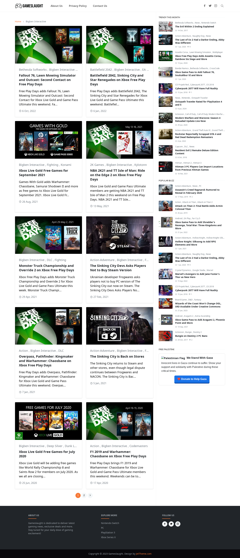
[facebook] (204, 6)
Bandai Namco (182, 68)
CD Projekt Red (182, 84)
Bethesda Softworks (33, 70)
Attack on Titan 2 (205, 202)
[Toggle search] (222, 6)
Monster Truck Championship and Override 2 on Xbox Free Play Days (46, 267)
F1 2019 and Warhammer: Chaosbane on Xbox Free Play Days (118, 453)
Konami (66, 165)
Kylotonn (140, 165)
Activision (179, 114)
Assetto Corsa (181, 52)
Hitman (178, 162)
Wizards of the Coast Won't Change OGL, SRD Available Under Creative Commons (198, 305)
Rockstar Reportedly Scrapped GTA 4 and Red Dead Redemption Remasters (198, 135)
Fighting (53, 165)
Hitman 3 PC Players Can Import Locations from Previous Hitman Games (199, 168)
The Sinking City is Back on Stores (117, 356)
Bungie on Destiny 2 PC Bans (191, 335)
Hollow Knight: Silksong (216, 237)
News (197, 22)
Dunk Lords (73, 446)
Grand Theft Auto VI (221, 130)
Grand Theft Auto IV (201, 130)
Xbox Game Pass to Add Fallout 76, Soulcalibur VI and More (195, 74)
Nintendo (186, 97)
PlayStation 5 (108, 532)
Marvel (210, 270)
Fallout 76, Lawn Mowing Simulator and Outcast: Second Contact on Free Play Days (47, 79)
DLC (50, 260)
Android (179, 218)
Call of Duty (190, 114)
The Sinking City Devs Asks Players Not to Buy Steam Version (118, 267)
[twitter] (210, 6)
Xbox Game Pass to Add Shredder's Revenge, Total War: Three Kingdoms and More (198, 225)
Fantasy (197, 299)
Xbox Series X (108, 537)
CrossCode (215, 68)
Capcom (179, 146)
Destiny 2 (197, 332)
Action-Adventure (102, 260)
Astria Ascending (202, 316)
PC (200, 186)
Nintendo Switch (208, 22)
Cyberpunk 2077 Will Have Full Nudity (196, 88)
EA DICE (147, 70)
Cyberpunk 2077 (198, 84)
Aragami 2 (189, 316)
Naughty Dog (198, 36)
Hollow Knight (198, 237)
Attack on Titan (189, 202)
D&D (190, 299)
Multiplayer (218, 52)
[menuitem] (57, 6)
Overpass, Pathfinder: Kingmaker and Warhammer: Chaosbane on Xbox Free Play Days (46, 360)
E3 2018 (210, 84)
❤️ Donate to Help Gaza (192, 379)
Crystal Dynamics (183, 270)
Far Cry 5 (196, 218)
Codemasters (138, 446)
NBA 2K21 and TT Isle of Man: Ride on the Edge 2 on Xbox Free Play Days (117, 174)
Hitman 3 (197, 162)
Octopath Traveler (200, 97)
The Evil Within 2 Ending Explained (194, 26)
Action (24, 351)
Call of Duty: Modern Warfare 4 (211, 114)
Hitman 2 (187, 162)
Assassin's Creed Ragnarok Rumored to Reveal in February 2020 (197, 191)
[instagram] (215, 6)
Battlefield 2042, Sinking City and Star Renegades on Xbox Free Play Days (117, 79)
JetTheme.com (144, 553)
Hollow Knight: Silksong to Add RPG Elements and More (195, 243)
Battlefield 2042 (101, 70)
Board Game (181, 299)
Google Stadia (199, 270)
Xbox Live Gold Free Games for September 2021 (43, 172)
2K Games (97, 165)
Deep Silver (55, 446)
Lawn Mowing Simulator (200, 52)
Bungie (188, 332)
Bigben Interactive (62, 70)
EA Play (187, 218)
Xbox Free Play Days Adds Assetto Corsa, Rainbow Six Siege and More (198, 57)
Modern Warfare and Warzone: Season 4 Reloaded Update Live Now (197, 119)
